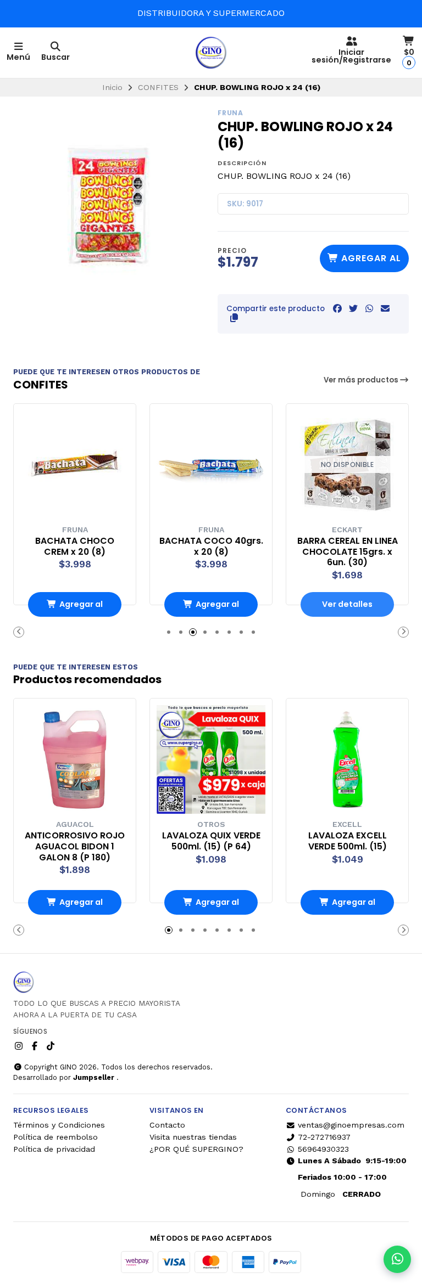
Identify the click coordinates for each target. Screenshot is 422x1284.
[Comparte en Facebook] (337, 308)
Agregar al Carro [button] (81, 608)
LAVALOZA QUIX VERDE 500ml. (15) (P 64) (211, 841)
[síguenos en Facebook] (34, 1046)
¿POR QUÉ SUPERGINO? (196, 1149)
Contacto (167, 1125)
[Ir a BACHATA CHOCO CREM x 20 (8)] (75, 465)
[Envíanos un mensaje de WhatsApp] (397, 1259)
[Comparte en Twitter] (353, 308)
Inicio (112, 87)
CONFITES (158, 87)
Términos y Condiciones (59, 1125)
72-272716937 (324, 1137)
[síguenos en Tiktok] (50, 1046)
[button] (234, 318)
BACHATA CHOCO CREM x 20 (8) (74, 546)
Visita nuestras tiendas (193, 1137)
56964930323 (323, 1149)
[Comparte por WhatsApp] (369, 308)
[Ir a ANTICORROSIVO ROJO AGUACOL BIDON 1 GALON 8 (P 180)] (75, 759)
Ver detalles (347, 604)
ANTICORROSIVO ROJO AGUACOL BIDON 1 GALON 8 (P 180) (75, 846)
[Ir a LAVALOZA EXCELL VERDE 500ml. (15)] (347, 759)
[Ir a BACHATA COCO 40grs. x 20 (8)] (211, 465)
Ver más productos (362, 380)
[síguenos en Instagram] (18, 1046)
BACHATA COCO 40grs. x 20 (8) (211, 546)
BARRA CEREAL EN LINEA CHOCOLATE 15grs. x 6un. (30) (347, 552)
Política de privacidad (54, 1149)
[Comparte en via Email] (385, 308)
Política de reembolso (55, 1137)
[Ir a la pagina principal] (211, 52)
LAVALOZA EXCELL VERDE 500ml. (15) (347, 841)
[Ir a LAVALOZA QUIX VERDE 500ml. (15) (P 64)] (211, 759)
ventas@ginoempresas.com (351, 1125)
